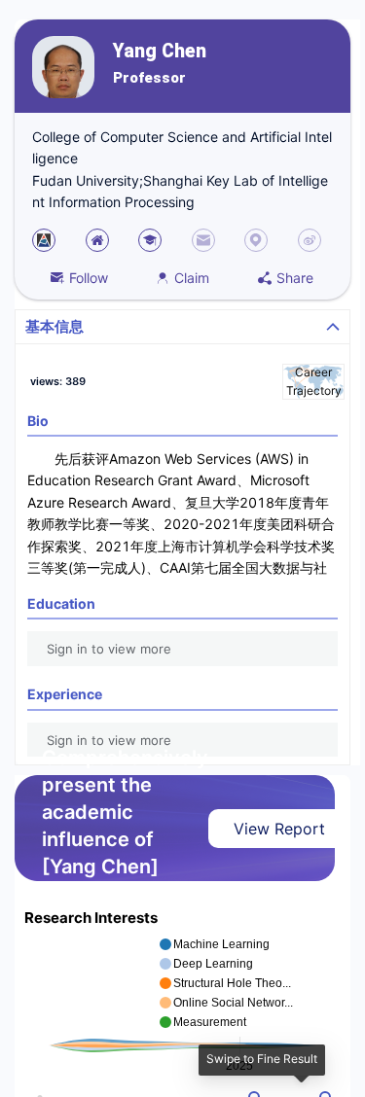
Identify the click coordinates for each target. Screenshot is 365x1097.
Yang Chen (159, 51)
